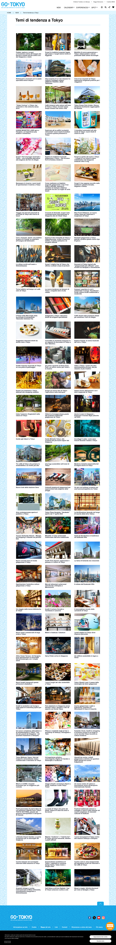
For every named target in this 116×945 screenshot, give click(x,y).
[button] (69, 8)
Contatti (64, 927)
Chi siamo (99, 927)
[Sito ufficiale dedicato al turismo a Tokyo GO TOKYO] (13, 5)
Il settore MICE (111, 2)
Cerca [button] (105, 7)
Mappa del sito (46, 927)
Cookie (34, 927)
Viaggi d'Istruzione (98, 2)
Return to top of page (100, 904)
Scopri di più (7, 942)
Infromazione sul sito (20, 927)
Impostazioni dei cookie (100, 937)
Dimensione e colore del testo (82, 927)
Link (56, 927)
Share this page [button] (109, 7)
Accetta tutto (100, 941)
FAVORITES (113, 7)
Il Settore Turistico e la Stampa (81, 2)
